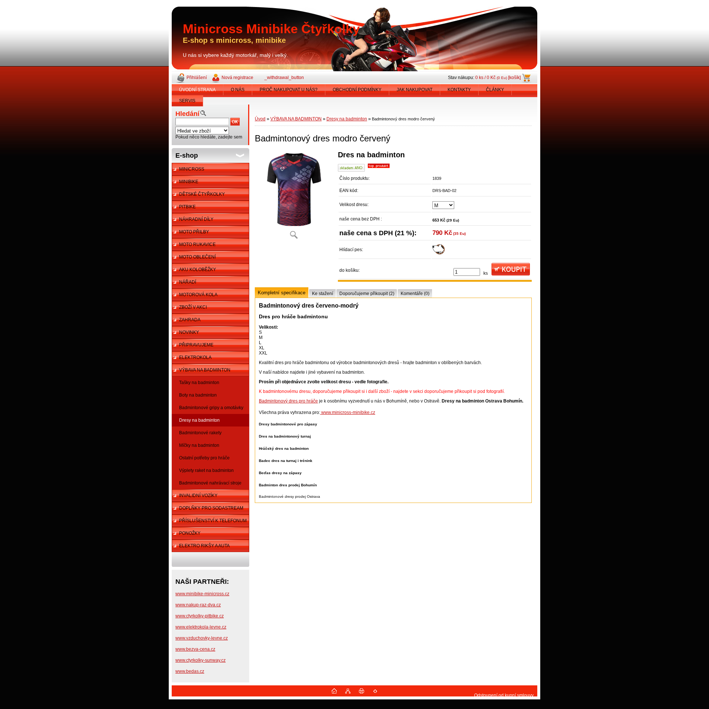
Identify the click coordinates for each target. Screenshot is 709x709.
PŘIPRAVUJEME (196, 344)
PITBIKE (187, 206)
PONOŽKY (190, 533)
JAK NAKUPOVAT (414, 89)
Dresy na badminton (199, 420)
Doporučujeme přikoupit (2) (366, 293)
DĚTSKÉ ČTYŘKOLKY (202, 194)
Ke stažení (322, 293)
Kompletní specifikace (281, 292)
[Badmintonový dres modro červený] (293, 197)
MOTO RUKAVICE (197, 244)
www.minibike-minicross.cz (202, 593)
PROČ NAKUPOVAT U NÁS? (289, 89)
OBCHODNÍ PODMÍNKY (357, 89)
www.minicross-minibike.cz (347, 412)
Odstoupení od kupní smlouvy (504, 695)
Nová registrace (237, 77)
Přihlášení (196, 77)
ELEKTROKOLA (195, 357)
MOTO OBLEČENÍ (197, 257)
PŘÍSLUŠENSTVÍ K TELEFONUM (213, 520)
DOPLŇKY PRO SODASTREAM (211, 508)
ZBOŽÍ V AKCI (193, 307)
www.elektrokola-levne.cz (200, 627)
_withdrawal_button (284, 77)
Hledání (187, 113)
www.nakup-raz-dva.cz (198, 604)
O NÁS (237, 89)
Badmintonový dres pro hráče (288, 401)
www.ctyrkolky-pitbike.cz (199, 616)
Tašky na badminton (199, 382)
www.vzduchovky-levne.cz (201, 638)
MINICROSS (191, 169)
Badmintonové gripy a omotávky (211, 407)
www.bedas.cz (189, 671)
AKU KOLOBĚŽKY (197, 269)
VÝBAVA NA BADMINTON (204, 370)
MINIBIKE (188, 181)
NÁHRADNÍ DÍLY (196, 219)
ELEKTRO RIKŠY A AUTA (204, 545)
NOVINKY (189, 332)
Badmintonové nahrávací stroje (210, 483)
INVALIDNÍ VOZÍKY (198, 495)
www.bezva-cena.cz (195, 649)
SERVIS (187, 100)
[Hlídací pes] (438, 253)
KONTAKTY (459, 89)
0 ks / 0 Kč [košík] (498, 77)
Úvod (260, 118)
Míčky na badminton (199, 445)
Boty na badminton (198, 395)
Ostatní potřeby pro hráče (204, 457)
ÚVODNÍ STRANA (197, 89)
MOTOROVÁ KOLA (198, 294)
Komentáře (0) (415, 293)
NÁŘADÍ (187, 282)
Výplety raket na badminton (206, 470)
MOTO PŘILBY (194, 231)
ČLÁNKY (495, 89)
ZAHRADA (190, 319)
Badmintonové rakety (200, 432)
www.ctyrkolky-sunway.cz (200, 660)
